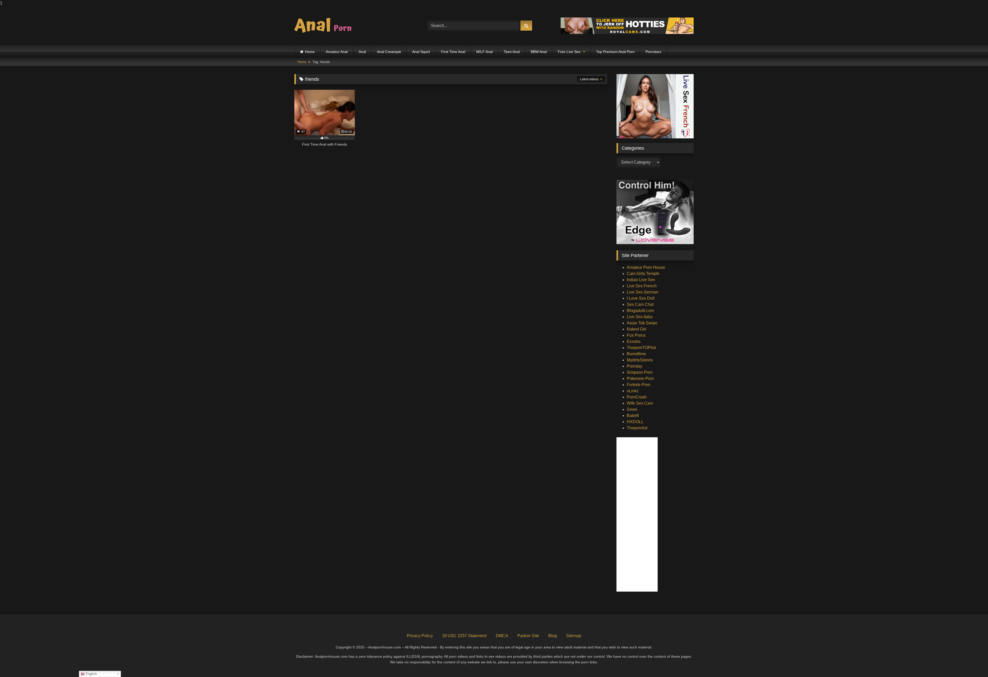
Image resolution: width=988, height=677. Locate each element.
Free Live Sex (569, 52)
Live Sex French (642, 286)
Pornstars (653, 52)
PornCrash (637, 397)
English (91, 674)
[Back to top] (972, 663)
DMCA (502, 636)
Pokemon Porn (640, 378)
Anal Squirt (421, 52)
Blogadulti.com (640, 310)
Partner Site (528, 636)
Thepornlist (637, 428)
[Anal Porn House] (325, 25)
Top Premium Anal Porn (615, 52)
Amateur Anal (337, 52)
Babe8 (633, 415)
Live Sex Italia (639, 317)
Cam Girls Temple (643, 273)
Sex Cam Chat (640, 304)
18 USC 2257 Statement (464, 636)
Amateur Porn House (646, 267)
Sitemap (573, 636)
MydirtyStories (640, 360)
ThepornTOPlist (641, 347)
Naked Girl (636, 329)
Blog (552, 636)
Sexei (632, 409)
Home (310, 52)
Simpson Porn (640, 372)
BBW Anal (539, 52)
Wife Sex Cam (640, 403)
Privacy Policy (420, 636)
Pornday (634, 366)
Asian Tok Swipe (642, 323)
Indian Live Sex (641, 280)
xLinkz (633, 391)
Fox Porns (636, 335)
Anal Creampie (389, 52)
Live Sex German (642, 292)
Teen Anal (512, 52)
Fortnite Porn (638, 384)
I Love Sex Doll (641, 298)
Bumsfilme (636, 354)
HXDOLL (635, 422)
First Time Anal (453, 52)
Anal (362, 52)
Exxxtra (633, 341)
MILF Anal (484, 52)
